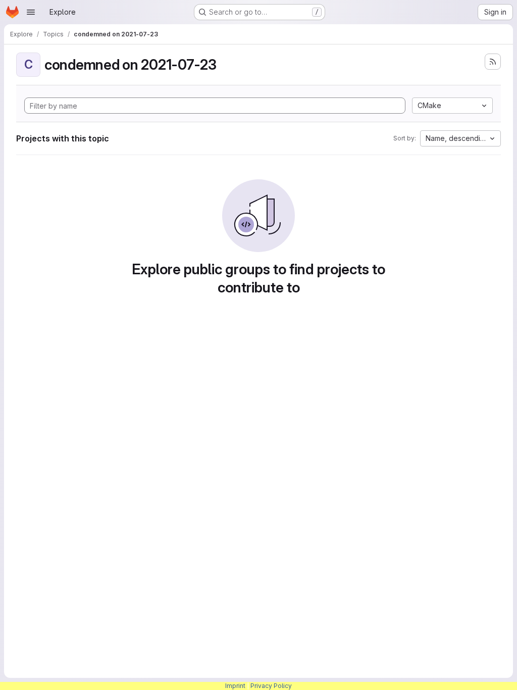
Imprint (235, 685)
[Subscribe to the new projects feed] (493, 62)
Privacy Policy (271, 685)
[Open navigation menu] (31, 12)
